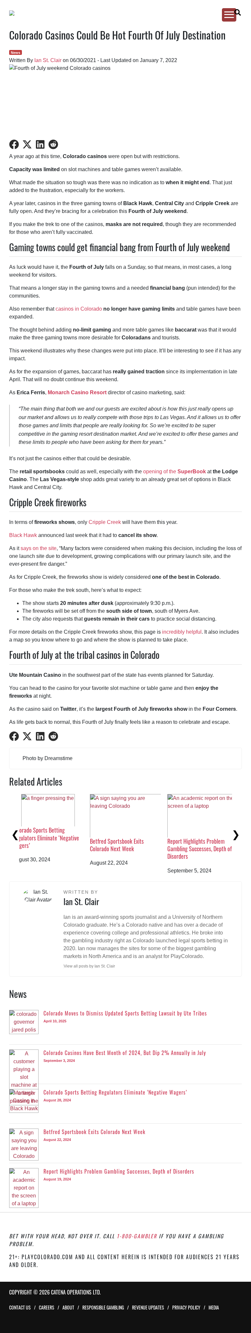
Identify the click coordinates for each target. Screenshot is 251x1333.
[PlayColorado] (119, 13)
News (15, 53)
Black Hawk (23, 535)
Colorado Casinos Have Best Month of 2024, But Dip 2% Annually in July (130, 849)
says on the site (39, 548)
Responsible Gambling (103, 1307)
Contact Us (20, 1307)
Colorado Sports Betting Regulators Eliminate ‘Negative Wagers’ (210, 838)
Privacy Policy (186, 1307)
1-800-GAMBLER (137, 1236)
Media (214, 1307)
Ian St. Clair (47, 60)
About (68, 1307)
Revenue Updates (148, 1307)
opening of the (174, 471)
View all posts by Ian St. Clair (89, 966)
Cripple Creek (105, 522)
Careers (46, 1307)
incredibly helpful (182, 632)
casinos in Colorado (79, 309)
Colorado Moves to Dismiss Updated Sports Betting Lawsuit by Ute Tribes (57, 849)
